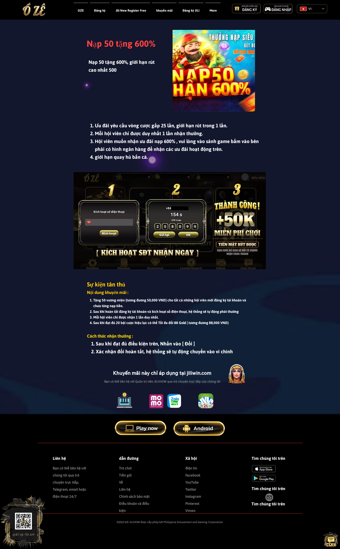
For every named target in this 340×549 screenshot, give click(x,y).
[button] (131, 9)
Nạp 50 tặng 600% (121, 44)
